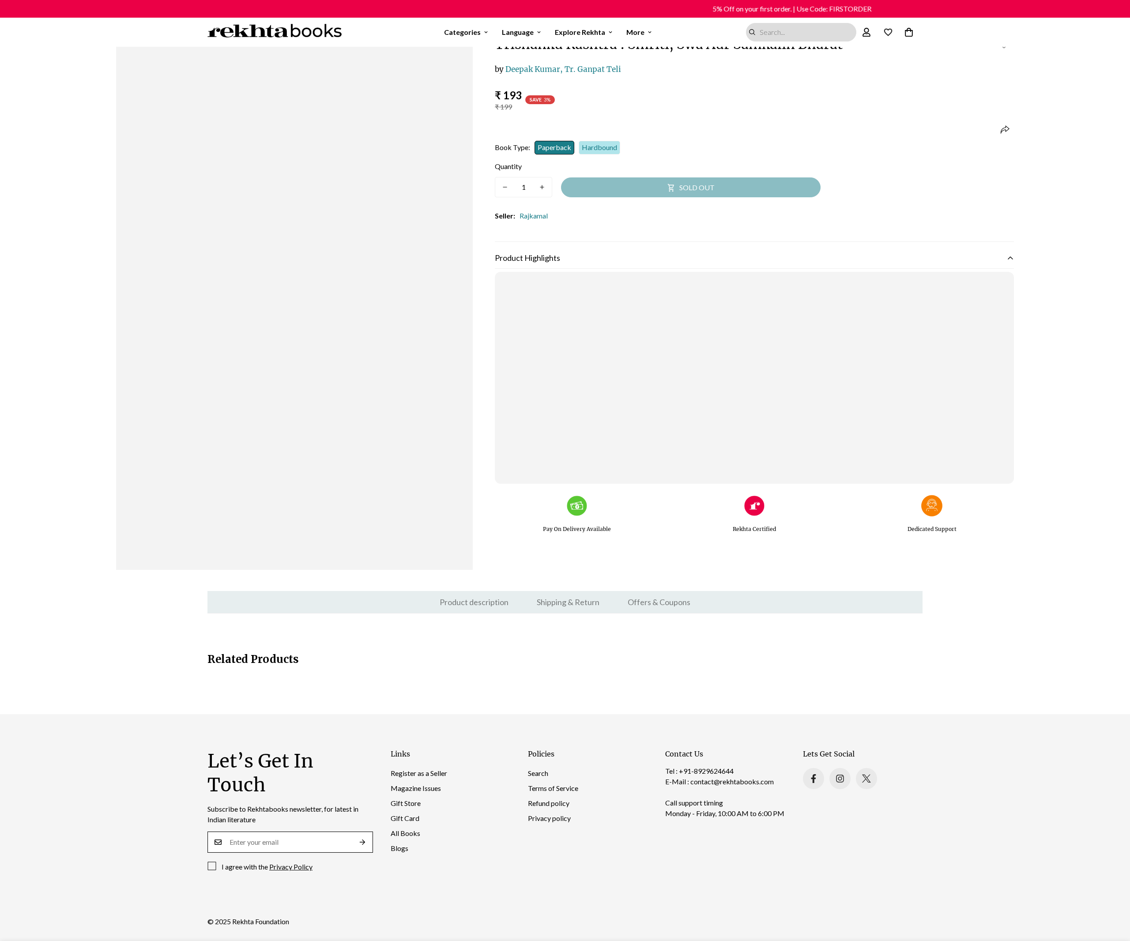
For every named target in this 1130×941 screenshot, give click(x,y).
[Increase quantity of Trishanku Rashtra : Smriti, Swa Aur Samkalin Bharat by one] (542, 187)
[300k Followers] (813, 778)
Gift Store (406, 803)
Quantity (508, 166)
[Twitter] (866, 778)
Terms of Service (553, 788)
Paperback (554, 147)
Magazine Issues (416, 788)
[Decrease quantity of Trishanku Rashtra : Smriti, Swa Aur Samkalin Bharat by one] (505, 187)
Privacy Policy (291, 866)
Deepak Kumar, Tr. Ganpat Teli (558, 69)
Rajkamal (534, 215)
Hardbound (599, 147)
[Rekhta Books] (274, 32)
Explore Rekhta (580, 32)
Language (518, 32)
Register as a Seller (419, 773)
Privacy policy (549, 818)
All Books (405, 833)
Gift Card (405, 818)
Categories (462, 32)
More (635, 32)
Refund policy (548, 803)
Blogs (399, 848)
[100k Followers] (840, 778)
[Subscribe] (363, 842)
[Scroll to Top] (1113, 893)
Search (538, 773)
